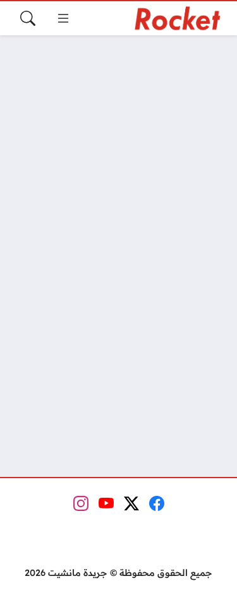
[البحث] (27, 18)
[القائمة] (63, 18)
